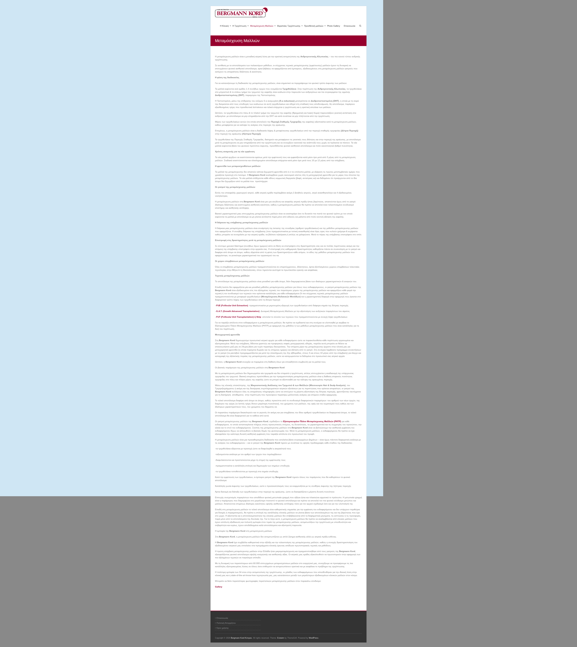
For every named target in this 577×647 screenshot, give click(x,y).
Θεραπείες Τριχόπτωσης (288, 26)
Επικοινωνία (349, 26)
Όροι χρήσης (223, 628)
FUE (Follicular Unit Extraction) (232, 305)
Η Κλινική (224, 26)
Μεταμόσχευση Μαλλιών (261, 26)
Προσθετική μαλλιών (313, 26)
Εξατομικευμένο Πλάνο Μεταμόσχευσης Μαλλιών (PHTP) (312, 421)
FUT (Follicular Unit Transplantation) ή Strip (238, 317)
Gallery (218, 587)
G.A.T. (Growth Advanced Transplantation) (237, 311)
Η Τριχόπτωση (239, 26)
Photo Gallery (333, 26)
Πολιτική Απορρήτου (226, 623)
